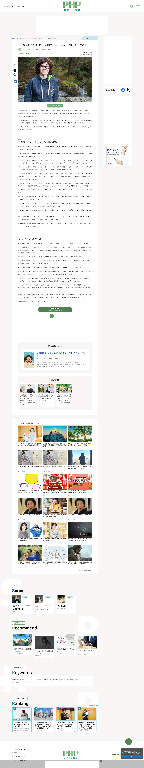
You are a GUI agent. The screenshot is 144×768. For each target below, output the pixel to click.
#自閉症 (27, 53)
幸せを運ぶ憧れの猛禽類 (55, 309)
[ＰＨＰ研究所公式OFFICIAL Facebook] (123, 90)
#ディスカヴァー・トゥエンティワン (21, 682)
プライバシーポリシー (127, 753)
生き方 (89, 38)
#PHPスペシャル (47, 679)
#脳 (76, 679)
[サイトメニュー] (138, 6)
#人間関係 (22, 679)
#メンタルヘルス (30, 679)
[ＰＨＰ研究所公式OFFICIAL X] (128, 89)
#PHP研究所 (70, 679)
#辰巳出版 (21, 53)
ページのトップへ (129, 742)
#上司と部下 (56, 679)
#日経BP (63, 679)
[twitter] (15, 70)
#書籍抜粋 (15, 679)
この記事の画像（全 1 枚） (56, 105)
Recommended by (82, 570)
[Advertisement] (72, 25)
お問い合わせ (17, 752)
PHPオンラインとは (19, 749)
